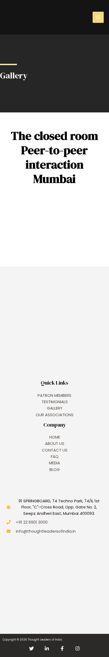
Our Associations (55, 415)
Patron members (54, 395)
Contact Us (54, 450)
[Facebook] (62, 648)
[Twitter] (31, 648)
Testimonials (55, 402)
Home (54, 437)
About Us (54, 443)
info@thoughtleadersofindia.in (46, 531)
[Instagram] (77, 648)
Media (54, 463)
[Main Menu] (98, 17)
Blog (54, 469)
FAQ (54, 456)
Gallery (54, 408)
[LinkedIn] (46, 648)
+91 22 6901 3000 (32, 522)
